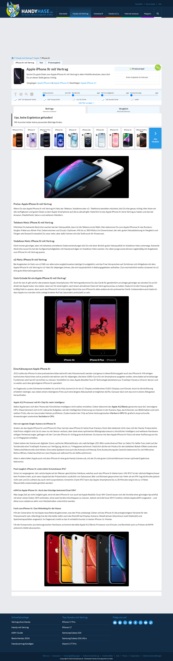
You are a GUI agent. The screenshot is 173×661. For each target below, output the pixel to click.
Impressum (56, 656)
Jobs (160, 4)
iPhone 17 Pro (68, 622)
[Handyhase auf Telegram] (120, 623)
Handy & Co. (114, 13)
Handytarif (98, 13)
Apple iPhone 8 (44, 83)
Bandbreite (86, 93)
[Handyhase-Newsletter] (115, 623)
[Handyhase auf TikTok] (151, 623)
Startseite (63, 13)
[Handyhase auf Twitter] (130, 623)
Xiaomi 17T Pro (69, 643)
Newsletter (139, 4)
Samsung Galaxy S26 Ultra (74, 638)
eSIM (137, 100)
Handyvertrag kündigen (22, 643)
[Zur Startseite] (12, 58)
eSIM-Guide (17, 632)
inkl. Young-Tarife (53, 100)
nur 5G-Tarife (81, 100)
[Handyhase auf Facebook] (135, 623)
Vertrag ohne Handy (20, 622)
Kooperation (134, 656)
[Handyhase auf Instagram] (141, 623)
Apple (36, 58)
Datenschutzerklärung (91, 656)
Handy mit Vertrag (80, 13)
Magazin (147, 13)
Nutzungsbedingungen (72, 656)
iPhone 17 (67, 627)
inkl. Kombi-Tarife (112, 100)
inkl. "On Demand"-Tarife (27, 100)
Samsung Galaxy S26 (71, 632)
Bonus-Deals (150, 4)
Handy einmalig (144, 93)
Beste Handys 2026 (20, 638)
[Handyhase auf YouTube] (146, 623)
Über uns (46, 656)
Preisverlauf (138, 68)
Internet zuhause (132, 13)
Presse (125, 656)
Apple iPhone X (61, 83)
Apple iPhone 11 (88, 83)
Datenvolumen (57, 93)
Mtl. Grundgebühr (115, 93)
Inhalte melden (107, 656)
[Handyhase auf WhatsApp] (125, 623)
